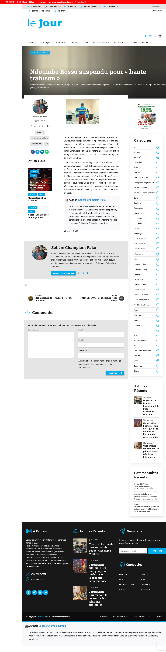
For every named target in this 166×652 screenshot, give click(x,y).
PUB (146, 335)
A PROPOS (104, 617)
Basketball (146, 162)
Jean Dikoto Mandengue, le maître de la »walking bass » (146, 488)
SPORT (143, 579)
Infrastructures (146, 249)
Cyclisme (146, 203)
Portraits (146, 330)
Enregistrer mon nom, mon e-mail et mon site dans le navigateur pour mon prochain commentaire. (99, 364)
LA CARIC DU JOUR (126, 584)
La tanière (146, 274)
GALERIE (122, 589)
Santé (146, 346)
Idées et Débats (146, 239)
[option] (92, 111)
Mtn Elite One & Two (146, 305)
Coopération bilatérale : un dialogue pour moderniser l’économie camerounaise (150, 430)
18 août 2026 (54, 2)
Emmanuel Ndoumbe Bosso (40, 138)
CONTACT (158, 617)
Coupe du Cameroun (146, 188)
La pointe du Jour (146, 269)
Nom (80, 330)
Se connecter (156, 6)
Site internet (82, 350)
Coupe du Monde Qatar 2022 (146, 193)
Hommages (146, 234)
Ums (46, 143)
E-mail (81, 340)
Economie (146, 218)
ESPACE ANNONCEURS (141, 617)
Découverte (146, 208)
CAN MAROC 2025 (146, 178)
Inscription (157, 11)
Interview (146, 259)
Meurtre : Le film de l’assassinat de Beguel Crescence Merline (151, 407)
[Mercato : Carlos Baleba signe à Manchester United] (40, 179)
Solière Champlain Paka (40, 116)
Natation (146, 310)
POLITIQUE (123, 574)
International (146, 254)
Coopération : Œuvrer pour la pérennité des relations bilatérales (151, 451)
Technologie (146, 366)
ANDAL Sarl (41, 617)
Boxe (146, 167)
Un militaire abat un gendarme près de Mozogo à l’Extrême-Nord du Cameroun (146, 509)
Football (35, 53)
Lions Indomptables (146, 300)
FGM (136, 504)
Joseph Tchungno (37, 143)
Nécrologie (146, 315)
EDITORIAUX (145, 584)
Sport (45, 53)
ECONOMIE (145, 574)
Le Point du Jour (146, 284)
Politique (146, 325)
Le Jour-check (146, 279)
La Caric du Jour (146, 264)
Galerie (146, 229)
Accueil (32, 42)
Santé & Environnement (146, 351)
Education (146, 223)
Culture (146, 198)
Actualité (146, 157)
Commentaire (33, 330)
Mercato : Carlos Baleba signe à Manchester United (39, 186)
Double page (146, 213)
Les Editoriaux (146, 290)
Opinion (146, 320)
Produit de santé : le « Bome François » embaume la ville (145, 498)
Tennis (146, 371)
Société (146, 356)
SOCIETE (122, 579)
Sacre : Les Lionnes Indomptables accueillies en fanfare (39, 217)
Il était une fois (146, 244)
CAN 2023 (146, 172)
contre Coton (40, 132)
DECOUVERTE (146, 589)
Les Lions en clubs (146, 295)
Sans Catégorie (146, 340)
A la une (33, 194)
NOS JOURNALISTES (120, 617)
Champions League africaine (146, 183)
